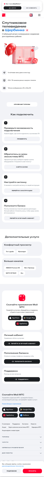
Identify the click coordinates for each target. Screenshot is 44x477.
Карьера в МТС (36, 427)
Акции (4, 427)
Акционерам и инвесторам (10, 431)
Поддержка (16, 424)
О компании (6, 424)
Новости (33, 424)
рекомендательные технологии (13, 466)
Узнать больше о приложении (11, 404)
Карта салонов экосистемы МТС (19, 427)
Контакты (25, 424)
